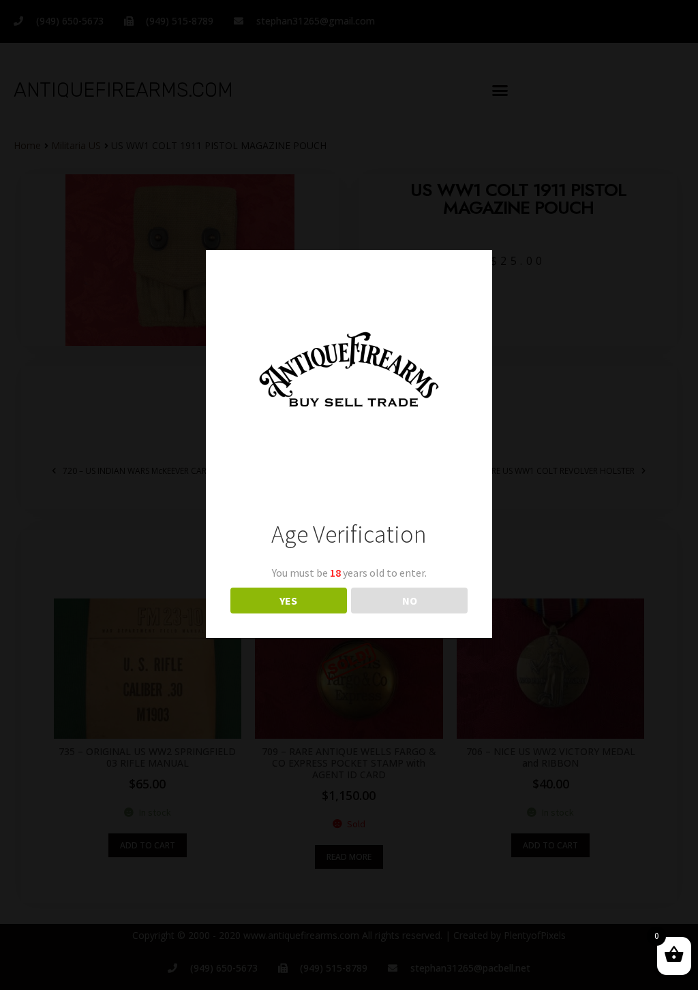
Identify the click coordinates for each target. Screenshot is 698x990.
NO (409, 600)
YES (288, 600)
